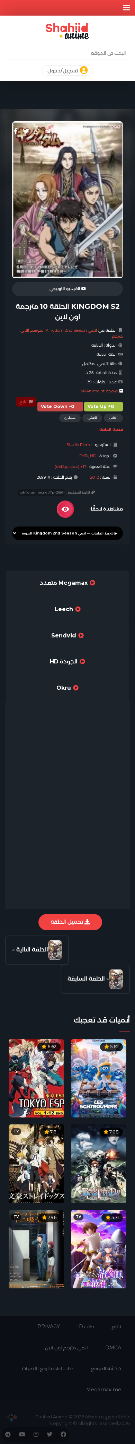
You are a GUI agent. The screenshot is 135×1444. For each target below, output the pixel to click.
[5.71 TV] (98, 1248)
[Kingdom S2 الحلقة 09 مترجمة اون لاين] (116, 979)
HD (93, 455)
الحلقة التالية (32, 949)
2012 (94, 477)
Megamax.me (103, 1389)
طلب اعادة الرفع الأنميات (47, 1368)
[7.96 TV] (36, 1248)
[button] (126, 8)
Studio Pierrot (79, 444)
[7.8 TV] (36, 1163)
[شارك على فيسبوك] (15, 131)
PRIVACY (48, 1326)
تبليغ (23, 401)
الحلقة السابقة (86, 978)
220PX (11, 1417)
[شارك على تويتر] (26, 131)
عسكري (69, 417)
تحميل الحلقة (67, 922)
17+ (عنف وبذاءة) (71, 466)
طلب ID (85, 1326)
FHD (83, 455)
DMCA (113, 1348)
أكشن (113, 417)
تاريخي (92, 417)
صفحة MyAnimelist (99, 391)
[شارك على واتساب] (37, 131)
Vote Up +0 (101, 406)
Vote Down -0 (57, 406)
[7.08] (98, 1163)
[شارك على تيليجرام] (47, 131)
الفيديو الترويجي (65, 288)
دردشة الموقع (106, 1368)
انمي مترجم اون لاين (66, 1348)
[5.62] (98, 1078)
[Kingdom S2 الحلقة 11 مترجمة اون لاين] (55, 950)
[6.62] (36, 1078)
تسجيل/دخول (63, 71)
